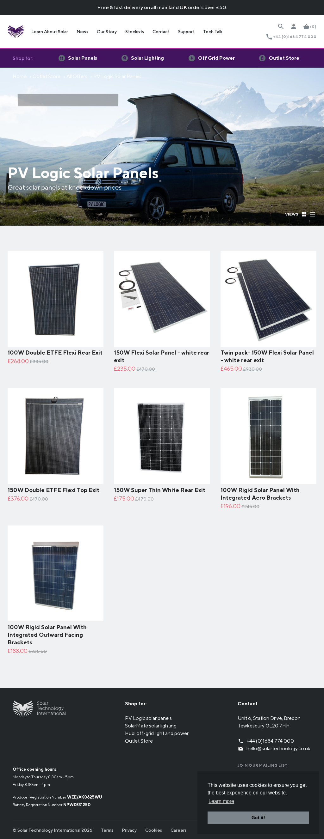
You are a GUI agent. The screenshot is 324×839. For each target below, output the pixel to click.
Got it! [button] (258, 817)
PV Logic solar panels (148, 718)
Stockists (134, 31)
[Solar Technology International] (16, 31)
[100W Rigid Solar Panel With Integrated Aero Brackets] (268, 480)
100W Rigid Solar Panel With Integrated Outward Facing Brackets (47, 635)
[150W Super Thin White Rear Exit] (162, 480)
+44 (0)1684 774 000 (294, 36)
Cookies (153, 830)
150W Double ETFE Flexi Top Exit (53, 490)
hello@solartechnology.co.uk (278, 748)
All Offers (76, 76)
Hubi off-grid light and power (157, 733)
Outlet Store (46, 76)
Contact (161, 31)
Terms (107, 830)
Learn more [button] (221, 801)
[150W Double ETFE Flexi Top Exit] (55, 480)
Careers (179, 830)
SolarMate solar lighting (151, 726)
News (82, 31)
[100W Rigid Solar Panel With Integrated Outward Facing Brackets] (55, 617)
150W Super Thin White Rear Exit (159, 490)
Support (186, 31)
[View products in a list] (312, 214)
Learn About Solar (49, 31)
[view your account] (293, 26)
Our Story (107, 31)
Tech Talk (212, 31)
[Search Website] (281, 26)
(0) (313, 26)
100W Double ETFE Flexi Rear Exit (55, 352)
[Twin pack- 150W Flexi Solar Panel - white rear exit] (268, 343)
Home (20, 76)
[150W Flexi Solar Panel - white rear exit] (162, 343)
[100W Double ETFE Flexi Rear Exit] (55, 343)
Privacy (129, 830)
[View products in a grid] (304, 214)
